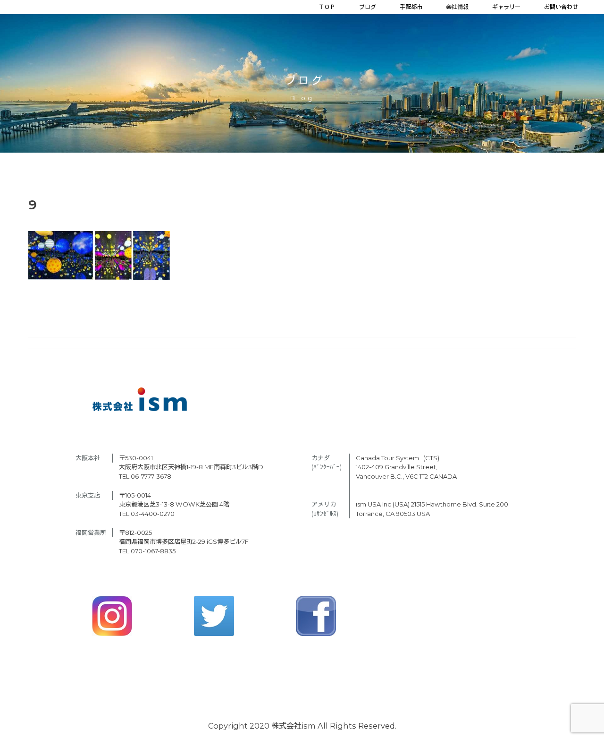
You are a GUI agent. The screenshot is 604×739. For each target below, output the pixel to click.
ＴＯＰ (327, 6)
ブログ (367, 6)
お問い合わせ (561, 6)
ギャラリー (506, 6)
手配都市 (411, 6)
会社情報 (457, 6)
